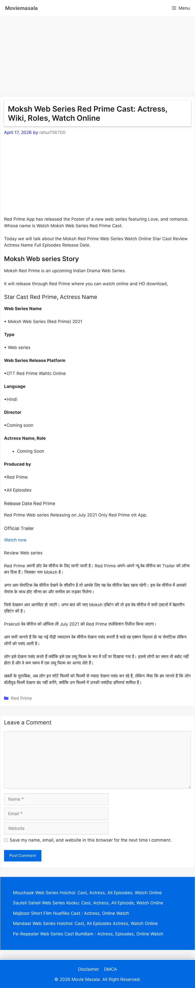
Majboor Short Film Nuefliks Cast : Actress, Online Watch (71, 913)
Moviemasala (21, 8)
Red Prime (21, 698)
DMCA (110, 969)
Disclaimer (88, 969)
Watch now (15, 539)
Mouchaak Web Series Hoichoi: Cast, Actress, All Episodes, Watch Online (87, 892)
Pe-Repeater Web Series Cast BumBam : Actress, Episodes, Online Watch (88, 933)
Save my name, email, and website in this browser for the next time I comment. (91, 840)
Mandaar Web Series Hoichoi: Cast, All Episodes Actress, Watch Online (85, 923)
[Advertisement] (97, 52)
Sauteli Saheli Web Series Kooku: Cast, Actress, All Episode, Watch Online (88, 902)
